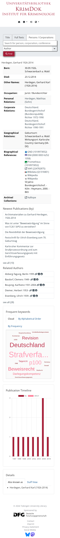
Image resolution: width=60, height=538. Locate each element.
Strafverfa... (28, 354)
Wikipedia (32, 175)
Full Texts (19, 37)
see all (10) (8, 262)
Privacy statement (30, 527)
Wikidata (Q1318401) (38, 171)
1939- (16, 339)
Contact (30, 521)
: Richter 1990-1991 (35, 124)
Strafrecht (39, 370)
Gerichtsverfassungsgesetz (23, 377)
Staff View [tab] (32, 482)
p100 (35, 362)
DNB (16, 363)
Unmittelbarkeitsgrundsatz (40, 332)
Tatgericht (23, 361)
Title (7, 37)
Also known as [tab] (15, 482)
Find (10, 53)
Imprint (30, 524)
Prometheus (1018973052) (33, 163)
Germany (47, 362)
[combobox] (30, 43)
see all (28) (8, 302)
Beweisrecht (21, 369)
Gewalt (46, 365)
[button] (25, 21)
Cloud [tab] (11, 318)
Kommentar (16, 336)
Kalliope (31, 197)
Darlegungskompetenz (27, 373)
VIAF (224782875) (36, 168)
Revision (30, 338)
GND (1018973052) (37, 151)
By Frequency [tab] (15, 326)
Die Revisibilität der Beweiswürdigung (24, 232)
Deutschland (27, 345)
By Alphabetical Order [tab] (29, 318)
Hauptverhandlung (25, 333)
